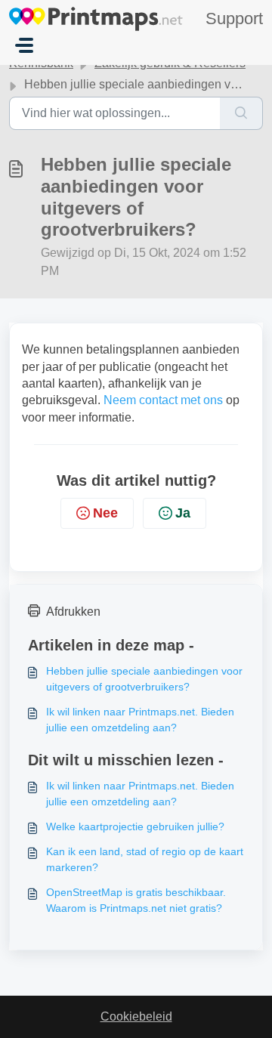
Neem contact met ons (163, 400)
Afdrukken (73, 611)
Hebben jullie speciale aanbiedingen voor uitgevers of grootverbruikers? (144, 679)
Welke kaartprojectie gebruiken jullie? (135, 826)
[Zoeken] (241, 113)
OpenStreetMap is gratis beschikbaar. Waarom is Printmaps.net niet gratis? (136, 900)
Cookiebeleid (136, 1016)
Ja (182, 513)
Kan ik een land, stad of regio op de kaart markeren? (144, 859)
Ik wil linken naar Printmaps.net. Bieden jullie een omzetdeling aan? (140, 720)
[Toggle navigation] (24, 45)
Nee (105, 513)
